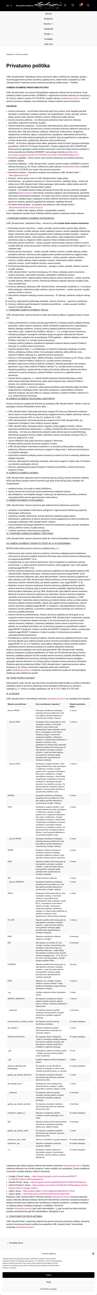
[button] (93, 1253)
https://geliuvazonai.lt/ (18, 175)
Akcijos (48, 14)
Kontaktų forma (16, 1243)
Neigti (48, 1282)
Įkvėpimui (48, 19)
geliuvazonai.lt (25, 193)
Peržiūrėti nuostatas (48, 1289)
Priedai (47, 34)
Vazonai (47, 24)
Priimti (48, 1275)
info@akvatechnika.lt (70, 98)
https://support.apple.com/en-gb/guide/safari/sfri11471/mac (48, 1191)
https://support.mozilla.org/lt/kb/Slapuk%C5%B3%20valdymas (58, 1182)
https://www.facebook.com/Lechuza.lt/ (25, 207)
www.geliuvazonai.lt (56, 699)
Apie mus (48, 44)
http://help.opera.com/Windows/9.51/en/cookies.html (46, 1194)
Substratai (48, 29)
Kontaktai (48, 39)
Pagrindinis (10, 54)
